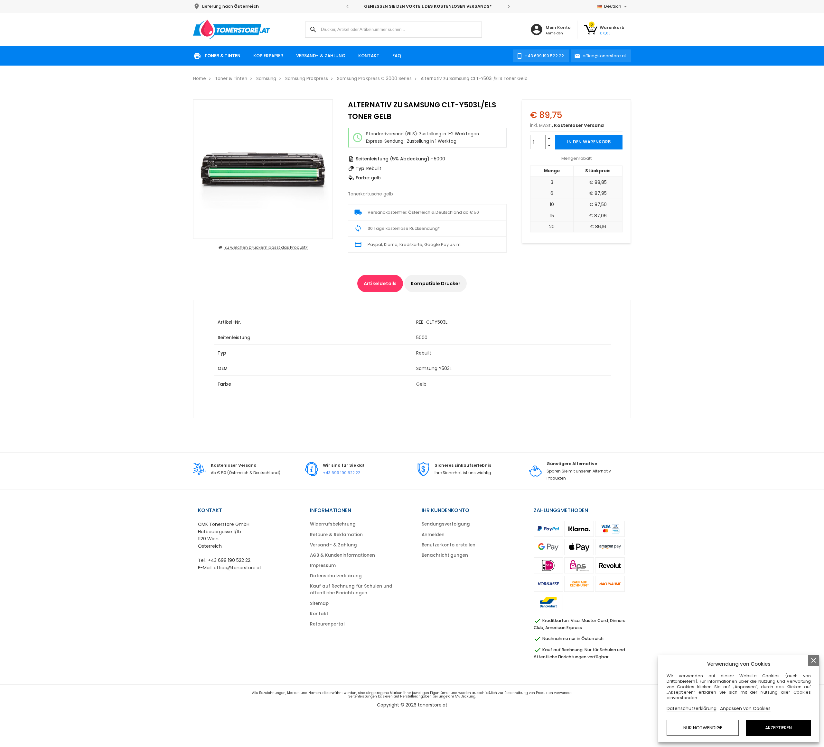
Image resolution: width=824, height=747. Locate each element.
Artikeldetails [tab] (380, 283)
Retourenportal (327, 624)
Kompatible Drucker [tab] (435, 283)
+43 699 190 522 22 (341, 472)
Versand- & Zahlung (320, 56)
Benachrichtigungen (445, 555)
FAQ (396, 56)
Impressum (323, 565)
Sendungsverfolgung (446, 524)
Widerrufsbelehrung (333, 524)
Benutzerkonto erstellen (448, 545)
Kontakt (368, 56)
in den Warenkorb (589, 142)
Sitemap (319, 603)
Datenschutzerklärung (336, 576)
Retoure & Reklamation (336, 535)
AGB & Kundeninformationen (342, 555)
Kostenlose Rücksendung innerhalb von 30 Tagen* (432, 6)
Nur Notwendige (702, 727)
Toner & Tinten (222, 56)
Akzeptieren (778, 727)
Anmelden (433, 535)
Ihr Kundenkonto (445, 510)
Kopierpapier (268, 56)
